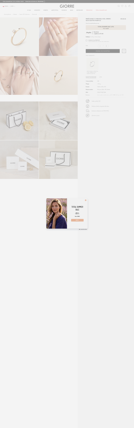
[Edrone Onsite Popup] (67, 214)
